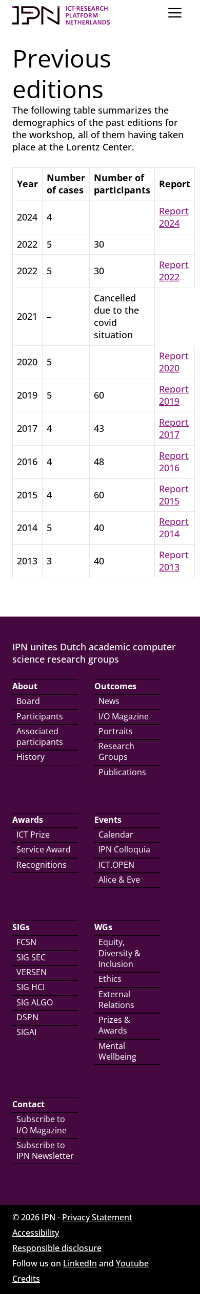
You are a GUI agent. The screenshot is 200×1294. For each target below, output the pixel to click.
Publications (122, 772)
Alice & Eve (119, 879)
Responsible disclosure (57, 1248)
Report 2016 (174, 461)
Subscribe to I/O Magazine (41, 1124)
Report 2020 (174, 361)
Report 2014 (174, 527)
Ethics (110, 978)
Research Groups (116, 751)
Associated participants (39, 737)
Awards (27, 819)
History (30, 756)
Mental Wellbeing (117, 1051)
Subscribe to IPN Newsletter (45, 1150)
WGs (103, 927)
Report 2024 (174, 217)
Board (28, 701)
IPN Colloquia (124, 849)
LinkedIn (80, 1263)
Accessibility (35, 1232)
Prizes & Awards (114, 1025)
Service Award (43, 849)
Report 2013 (174, 561)
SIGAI (26, 1032)
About (24, 686)
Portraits (115, 731)
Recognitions (41, 864)
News (108, 701)
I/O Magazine (123, 716)
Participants (39, 716)
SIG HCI (30, 987)
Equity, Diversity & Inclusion (119, 953)
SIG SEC (31, 957)
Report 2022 (174, 270)
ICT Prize (33, 834)
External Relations (116, 1000)
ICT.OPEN (116, 864)
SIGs (21, 927)
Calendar (115, 834)
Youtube (132, 1263)
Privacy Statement (97, 1217)
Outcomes (115, 686)
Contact (28, 1104)
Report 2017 (174, 428)
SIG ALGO (34, 1002)
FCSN (26, 942)
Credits (26, 1278)
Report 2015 (174, 494)
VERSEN (31, 972)
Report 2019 (174, 395)
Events (108, 819)
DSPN (27, 1017)
